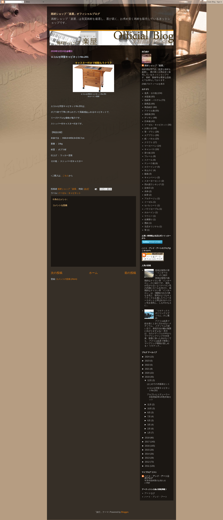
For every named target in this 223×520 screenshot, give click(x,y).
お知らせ (148, 128)
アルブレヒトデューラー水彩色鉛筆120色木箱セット (159, 396)
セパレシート (150, 205)
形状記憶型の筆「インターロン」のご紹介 (162, 272)
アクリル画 (149, 111)
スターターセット (152, 181)
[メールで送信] (100, 189)
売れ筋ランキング (152, 184)
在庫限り (148, 219)
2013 (147, 458)
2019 (147, 377)
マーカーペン (150, 146)
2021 (147, 369)
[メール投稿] (96, 189)
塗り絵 (147, 153)
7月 (149, 416)
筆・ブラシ (149, 132)
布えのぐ (148, 170)
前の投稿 (130, 272)
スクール (148, 160)
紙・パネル (149, 139)
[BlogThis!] (103, 189)
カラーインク (150, 167)
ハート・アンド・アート (155, 497)
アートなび (149, 493)
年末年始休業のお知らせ (155, 480)
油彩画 (147, 114)
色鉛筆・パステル (152, 100)
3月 (149, 425)
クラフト (148, 142)
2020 (147, 373)
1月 (149, 433)
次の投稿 (56, 272)
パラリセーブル (151, 209)
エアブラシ (149, 135)
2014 (147, 454)
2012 (147, 462)
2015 (147, 450)
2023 (147, 361)
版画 (146, 174)
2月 (149, 429)
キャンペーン (150, 177)
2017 (147, 442)
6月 (149, 420)
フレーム (148, 156)
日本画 (147, 121)
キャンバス (149, 149)
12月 (149, 380)
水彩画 (147, 97)
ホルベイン (149, 212)
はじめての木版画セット (158, 384)
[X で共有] (105, 189)
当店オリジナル (151, 226)
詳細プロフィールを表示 (153, 84)
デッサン (148, 118)
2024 (147, 357)
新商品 (147, 104)
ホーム (93, 272)
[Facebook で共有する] (108, 189)
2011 (147, 466)
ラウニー (148, 216)
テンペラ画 (149, 163)
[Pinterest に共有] (110, 189)
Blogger (124, 512)
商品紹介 (148, 107)
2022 (147, 365)
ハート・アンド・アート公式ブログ (157, 477)
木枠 (146, 191)
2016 (147, 446)
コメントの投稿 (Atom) (66, 279)
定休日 (147, 188)
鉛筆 (146, 195)
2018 (147, 438)
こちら (65, 176)
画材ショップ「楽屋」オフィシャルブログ (75, 14)
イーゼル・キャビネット (69, 193)
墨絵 (146, 223)
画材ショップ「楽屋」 (154, 65)
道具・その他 (150, 93)
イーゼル (148, 202)
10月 (149, 408)
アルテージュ (150, 198)
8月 (149, 412)
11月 (149, 404)
